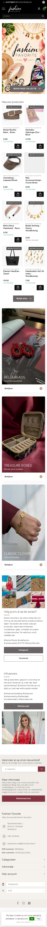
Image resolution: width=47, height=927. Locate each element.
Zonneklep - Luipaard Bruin (10, 179)
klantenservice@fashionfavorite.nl (21, 844)
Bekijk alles (21, 298)
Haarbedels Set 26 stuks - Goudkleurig (34, 273)
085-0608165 (13, 836)
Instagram (23, 650)
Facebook (23, 658)
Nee (38, 919)
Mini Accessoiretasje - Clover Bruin (33, 180)
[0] (44, 8)
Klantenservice (23, 798)
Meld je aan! (23, 706)
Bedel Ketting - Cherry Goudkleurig (33, 228)
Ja (32, 919)
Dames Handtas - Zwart (11, 272)
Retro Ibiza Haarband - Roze (11, 227)
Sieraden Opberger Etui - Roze (33, 132)
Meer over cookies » (23, 922)
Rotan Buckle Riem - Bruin (9, 131)
